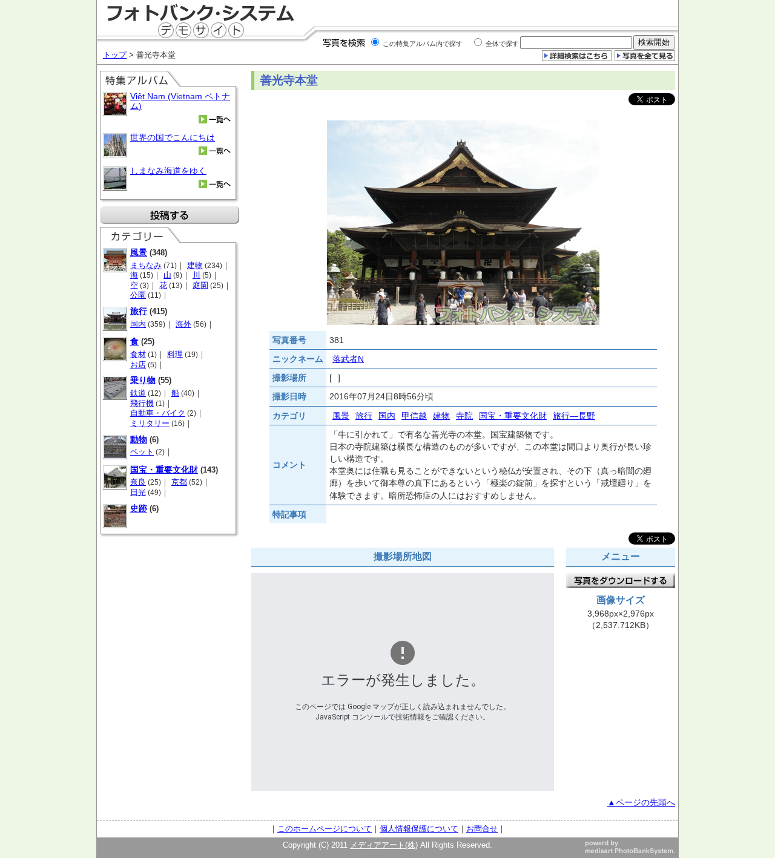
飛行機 (142, 403)
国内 (138, 324)
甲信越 (414, 416)
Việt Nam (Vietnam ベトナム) (180, 101)
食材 (138, 354)
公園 (138, 295)
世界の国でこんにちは (172, 137)
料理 (175, 354)
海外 (183, 324)
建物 (195, 265)
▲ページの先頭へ (641, 802)
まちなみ (146, 265)
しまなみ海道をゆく (168, 170)
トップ (115, 54)
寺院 (464, 416)
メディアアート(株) (384, 845)
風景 (138, 252)
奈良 (138, 481)
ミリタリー (150, 423)
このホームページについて (324, 828)
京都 (179, 481)
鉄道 (138, 393)
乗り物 (143, 380)
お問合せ (482, 828)
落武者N (348, 359)
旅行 (138, 311)
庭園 (200, 285)
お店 (138, 364)
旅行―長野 (574, 416)
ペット (142, 451)
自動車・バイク (157, 413)
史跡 (138, 508)
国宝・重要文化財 (164, 469)
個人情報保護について (419, 828)
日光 (138, 492)
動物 (138, 439)
